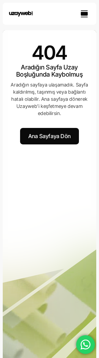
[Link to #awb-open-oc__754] (84, 13)
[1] (21, 13)
